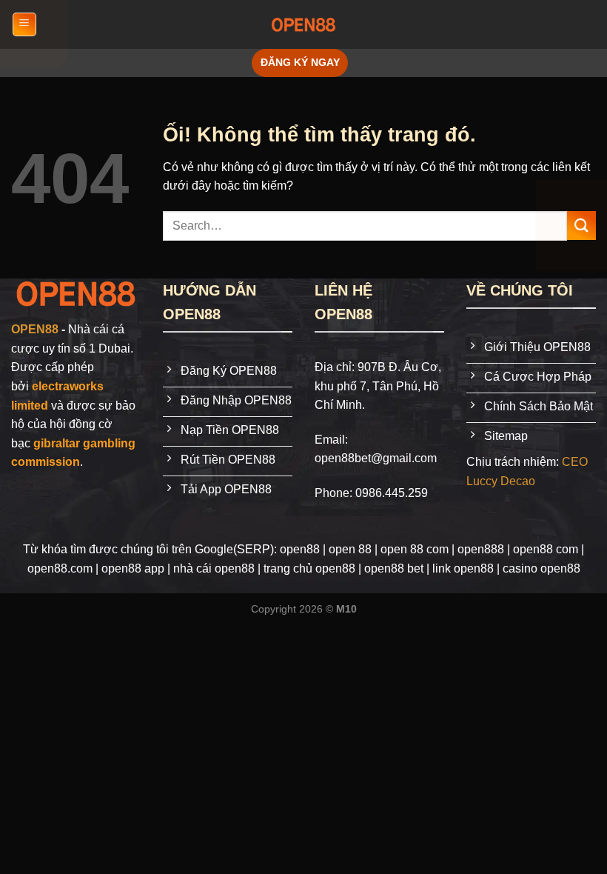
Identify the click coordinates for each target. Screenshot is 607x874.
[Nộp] (581, 225)
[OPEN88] (303, 24)
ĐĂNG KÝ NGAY (300, 62)
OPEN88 (34, 329)
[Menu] (25, 24)
